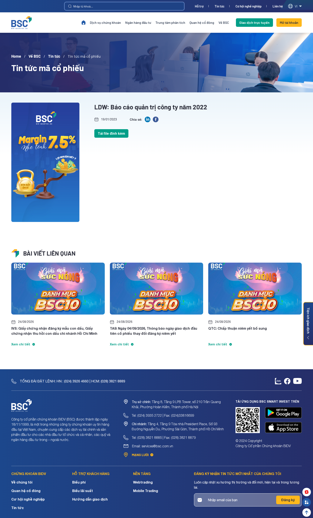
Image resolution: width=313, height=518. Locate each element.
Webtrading (143, 482)
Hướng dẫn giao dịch (90, 499)
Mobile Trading (145, 491)
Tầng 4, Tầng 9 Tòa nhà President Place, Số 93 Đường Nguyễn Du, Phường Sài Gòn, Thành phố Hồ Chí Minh (178, 426)
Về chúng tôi (21, 482)
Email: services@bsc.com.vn (152, 446)
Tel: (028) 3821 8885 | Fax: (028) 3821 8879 (164, 437)
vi (296, 6)
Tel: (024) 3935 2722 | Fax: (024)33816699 (163, 415)
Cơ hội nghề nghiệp (248, 6)
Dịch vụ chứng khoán (105, 22)
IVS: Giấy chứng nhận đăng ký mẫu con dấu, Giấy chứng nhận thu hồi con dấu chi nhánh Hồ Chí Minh (54, 330)
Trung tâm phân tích (170, 22)
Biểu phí (79, 482)
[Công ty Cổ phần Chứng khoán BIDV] (21, 22)
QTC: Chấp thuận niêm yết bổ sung (237, 328)
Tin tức (219, 6)
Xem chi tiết (20, 344)
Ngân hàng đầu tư (138, 22)
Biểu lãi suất (82, 491)
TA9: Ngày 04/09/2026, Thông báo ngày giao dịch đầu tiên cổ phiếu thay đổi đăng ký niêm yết (153, 330)
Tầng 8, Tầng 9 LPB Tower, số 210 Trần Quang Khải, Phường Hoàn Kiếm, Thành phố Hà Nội (176, 404)
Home (16, 56)
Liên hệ (278, 6)
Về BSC (223, 22)
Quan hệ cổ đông (202, 22)
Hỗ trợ (199, 6)
